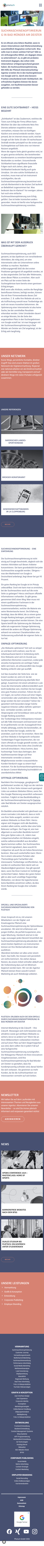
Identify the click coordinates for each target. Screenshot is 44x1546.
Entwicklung (9, 1296)
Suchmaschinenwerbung (22, 1360)
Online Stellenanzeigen (22, 1481)
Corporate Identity (22, 1401)
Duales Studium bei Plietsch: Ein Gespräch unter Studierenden (13, 1244)
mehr (8, 385)
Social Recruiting (22, 1478)
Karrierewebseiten (22, 1484)
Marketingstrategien (22, 1406)
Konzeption (22, 1404)
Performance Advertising (22, 1363)
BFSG (22, 1452)
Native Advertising (22, 1464)
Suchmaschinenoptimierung (22, 1350)
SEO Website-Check (22, 1450)
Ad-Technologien (22, 1442)
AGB (21, 1500)
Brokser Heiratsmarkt (13, 477)
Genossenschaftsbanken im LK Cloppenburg (16, 510)
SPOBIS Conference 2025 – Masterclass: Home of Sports (15, 1175)
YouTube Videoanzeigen (22, 1387)
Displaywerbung (22, 1374)
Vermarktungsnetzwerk (22, 1355)
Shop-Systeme (22, 1434)
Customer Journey (22, 1352)
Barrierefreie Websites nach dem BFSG (14, 1211)
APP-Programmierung (22, 1436)
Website (28, 298)
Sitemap (22, 1506)
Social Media (22, 1461)
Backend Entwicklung (22, 1429)
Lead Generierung (22, 1371)
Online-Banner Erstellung (22, 1409)
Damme (36, 800)
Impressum (22, 1497)
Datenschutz (21, 1503)
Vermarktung (10, 1287)
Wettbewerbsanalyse (22, 1368)
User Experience (22, 1398)
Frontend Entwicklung (22, 1426)
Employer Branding (12, 1304)
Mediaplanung (22, 1414)
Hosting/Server (22, 1444)
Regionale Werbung (22, 1379)
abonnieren (13, 1119)
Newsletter (6, 1108)
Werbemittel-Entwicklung (22, 1439)
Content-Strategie (22, 1467)
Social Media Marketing (22, 1366)
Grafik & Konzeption (13, 1291)
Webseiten (22, 1447)
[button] (4, 1542)
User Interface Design (22, 1396)
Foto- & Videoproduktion (22, 1384)
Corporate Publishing (13, 1300)
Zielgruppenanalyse (22, 1412)
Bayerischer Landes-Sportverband (15, 441)
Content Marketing (22, 1469)
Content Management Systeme (22, 1431)
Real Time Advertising (22, 1382)
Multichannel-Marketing (22, 1358)
